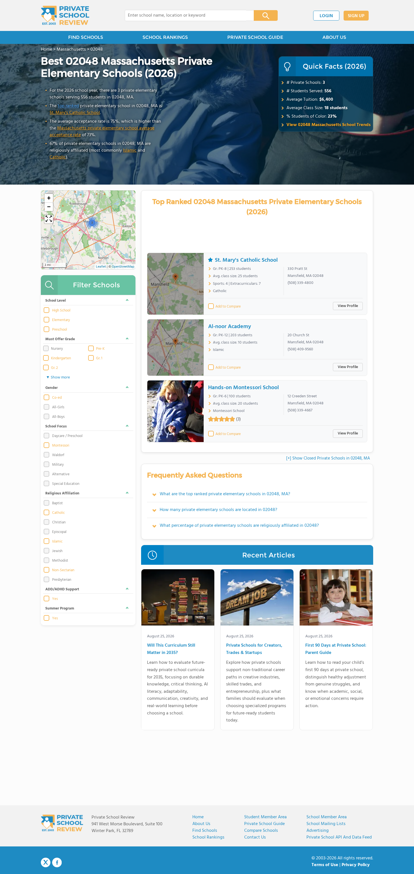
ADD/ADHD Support (62, 589)
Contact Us (255, 837)
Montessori (60, 446)
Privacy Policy (356, 865)
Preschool (59, 330)
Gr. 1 (99, 358)
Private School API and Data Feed (339, 837)
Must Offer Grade (60, 339)
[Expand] (48, 219)
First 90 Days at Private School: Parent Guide (335, 649)
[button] (91, 222)
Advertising (317, 830)
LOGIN (326, 16)
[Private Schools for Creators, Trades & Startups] (257, 598)
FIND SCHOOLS (85, 37)
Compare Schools (261, 830)
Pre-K (100, 349)
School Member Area (326, 817)
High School (61, 310)
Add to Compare (228, 307)
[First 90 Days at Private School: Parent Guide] (336, 598)
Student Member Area (265, 817)
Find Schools (204, 830)
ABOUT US (334, 37)
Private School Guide (264, 824)
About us (201, 824)
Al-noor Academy (229, 327)
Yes (55, 599)
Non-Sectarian (63, 570)
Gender (51, 388)
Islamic (130, 150)
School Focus (56, 426)
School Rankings (208, 837)
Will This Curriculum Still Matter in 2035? (171, 649)
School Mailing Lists (326, 824)
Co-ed (57, 398)
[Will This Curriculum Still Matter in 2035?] (177, 598)
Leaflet (101, 267)
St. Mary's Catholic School (75, 112)
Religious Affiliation (62, 493)
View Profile (348, 306)
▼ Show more (58, 377)
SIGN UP (356, 16)
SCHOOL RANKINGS (165, 37)
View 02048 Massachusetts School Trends (328, 125)
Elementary (61, 320)
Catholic (58, 157)
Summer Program (59, 608)
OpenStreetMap (123, 267)
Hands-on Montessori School (243, 388)
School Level (55, 301)
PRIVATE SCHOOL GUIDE (255, 37)
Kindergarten (61, 358)
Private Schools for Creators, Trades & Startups (254, 649)
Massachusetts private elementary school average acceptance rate (102, 132)
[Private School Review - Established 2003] (65, 15)
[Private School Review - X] (45, 863)
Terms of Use (324, 865)
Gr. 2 (54, 368)
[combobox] (185, 15)
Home (198, 817)
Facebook (57, 862)
